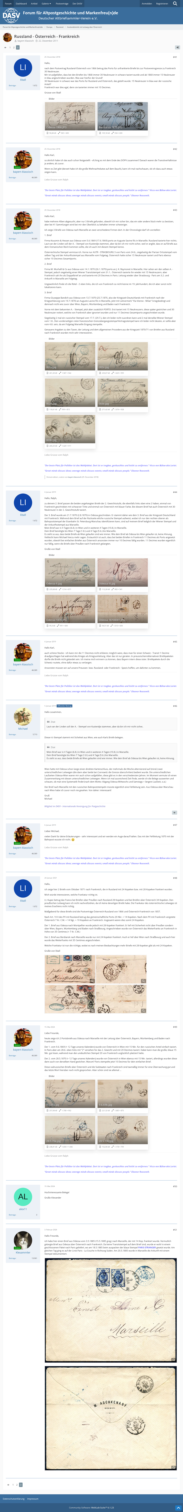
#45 (175, 641)
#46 (175, 706)
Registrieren (162, 3)
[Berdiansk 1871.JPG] (70, 999)
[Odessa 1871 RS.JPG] (121, 969)
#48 (175, 877)
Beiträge (12, 85)
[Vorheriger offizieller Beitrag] (174, 813)
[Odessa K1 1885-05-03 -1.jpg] (110, 1310)
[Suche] (175, 3)
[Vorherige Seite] (5, 47)
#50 (175, 1186)
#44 (175, 492)
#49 (175, 1026)
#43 (175, 210)
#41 (175, 57)
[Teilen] (177, 47)
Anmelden (147, 3)
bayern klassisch (74, 477)
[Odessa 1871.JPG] (70, 969)
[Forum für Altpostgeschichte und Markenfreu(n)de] (91, 16)
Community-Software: (91, 1507)
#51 (175, 1229)
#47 (175, 824)
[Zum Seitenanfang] (178, 1508)
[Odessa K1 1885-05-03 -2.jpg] (110, 1418)
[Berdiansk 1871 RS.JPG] (121, 999)
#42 (175, 149)
